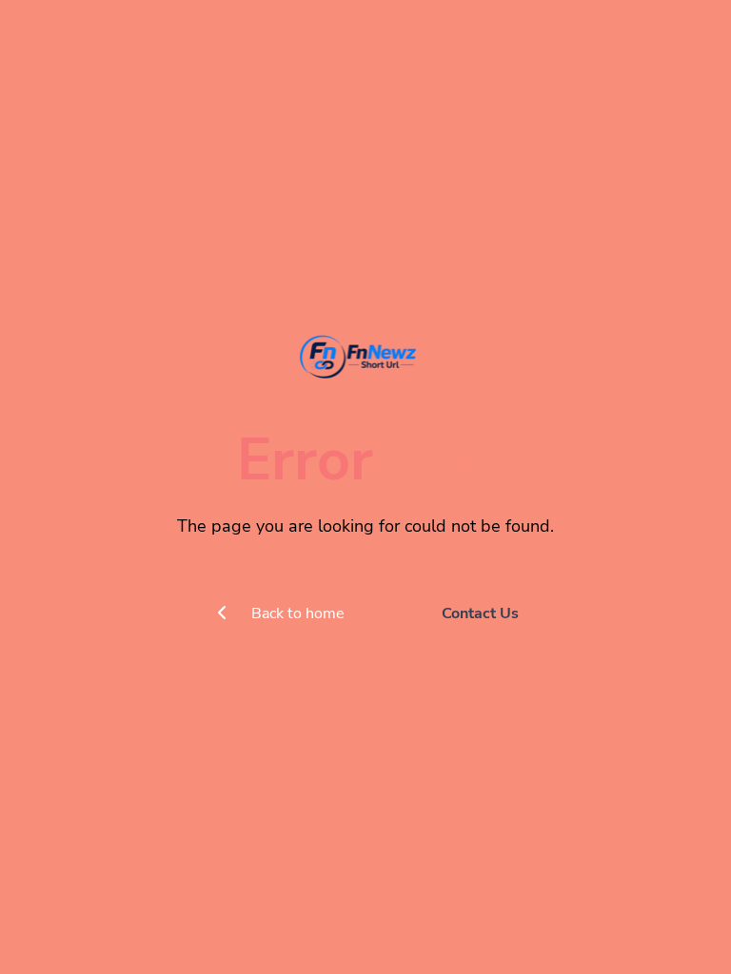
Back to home (296, 613)
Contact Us (480, 613)
